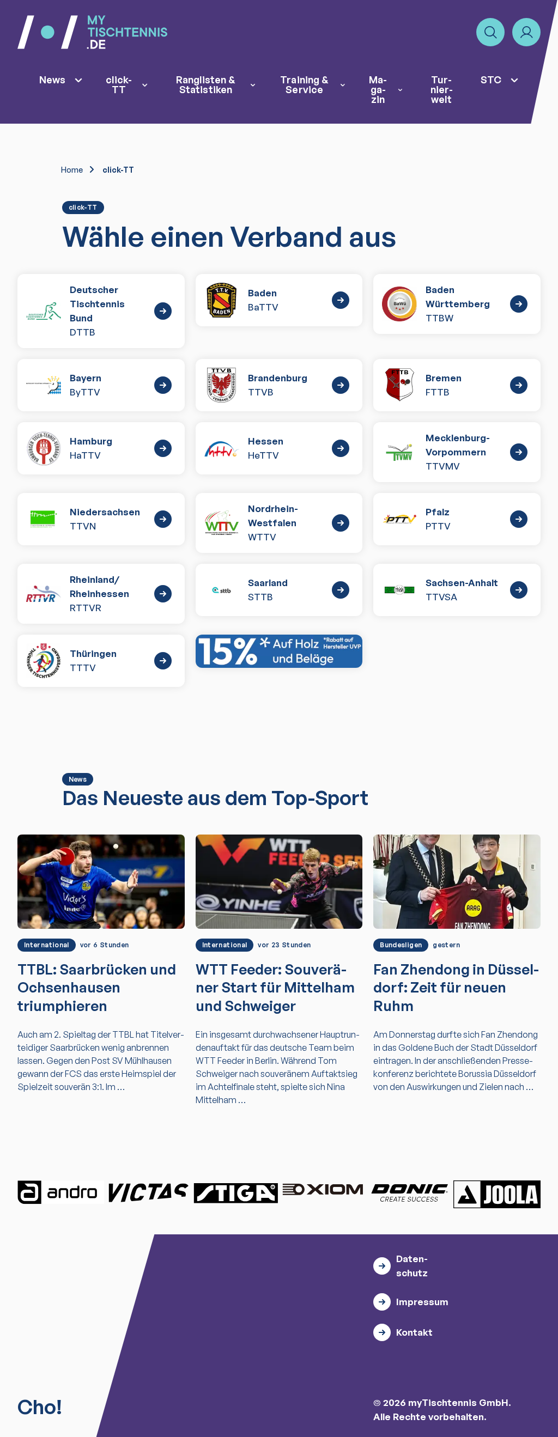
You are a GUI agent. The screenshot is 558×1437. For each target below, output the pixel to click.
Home (72, 169)
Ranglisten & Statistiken (206, 84)
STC (491, 80)
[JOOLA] (497, 1194)
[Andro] (61, 1192)
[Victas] (148, 1192)
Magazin (378, 89)
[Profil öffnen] (526, 32)
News (52, 80)
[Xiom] (322, 1190)
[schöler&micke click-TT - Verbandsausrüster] (279, 651)
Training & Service (304, 84)
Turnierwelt (441, 89)
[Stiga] (235, 1192)
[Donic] (409, 1192)
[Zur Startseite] (92, 32)
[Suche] (490, 32)
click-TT (119, 84)
